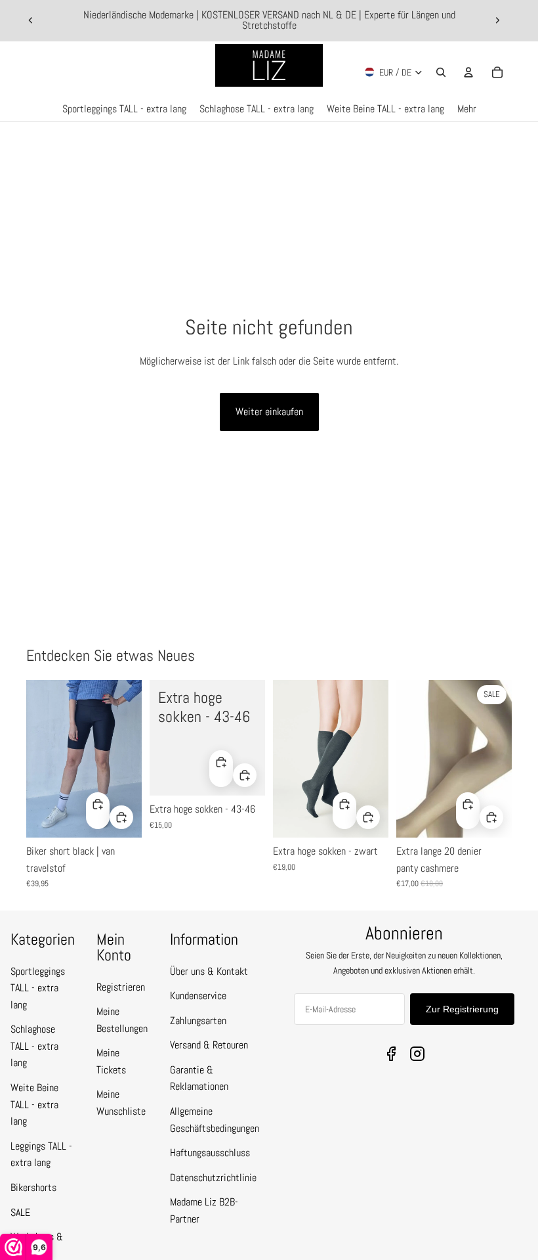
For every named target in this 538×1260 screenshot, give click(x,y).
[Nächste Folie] (497, 20)
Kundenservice (198, 995)
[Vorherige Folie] (30, 20)
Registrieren (120, 987)
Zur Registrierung (462, 1009)
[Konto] (468, 72)
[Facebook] (391, 1054)
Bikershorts (33, 1187)
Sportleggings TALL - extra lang (37, 988)
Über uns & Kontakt (209, 971)
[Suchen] (440, 72)
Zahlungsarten (198, 1020)
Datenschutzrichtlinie (213, 1177)
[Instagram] (417, 1054)
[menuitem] (467, 109)
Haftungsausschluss (210, 1152)
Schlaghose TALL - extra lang (34, 1045)
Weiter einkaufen (269, 411)
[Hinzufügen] (121, 817)
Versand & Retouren (209, 1045)
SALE (20, 1212)
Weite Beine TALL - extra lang (34, 1104)
